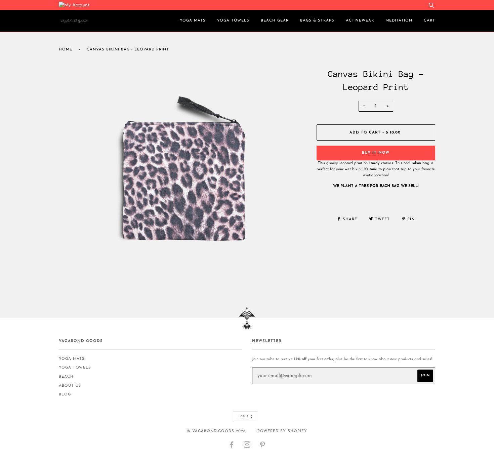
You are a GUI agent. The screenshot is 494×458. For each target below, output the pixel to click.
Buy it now (375, 153)
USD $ (244, 416)
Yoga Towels (233, 21)
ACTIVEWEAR (360, 21)
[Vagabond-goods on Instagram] (247, 446)
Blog (65, 394)
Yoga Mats (193, 21)
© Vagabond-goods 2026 (216, 431)
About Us (70, 386)
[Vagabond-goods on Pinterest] (262, 446)
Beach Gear (275, 21)
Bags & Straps (317, 21)
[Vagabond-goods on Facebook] (231, 446)
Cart (429, 21)
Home (65, 49)
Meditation (398, 21)
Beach (66, 377)
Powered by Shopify (282, 431)
